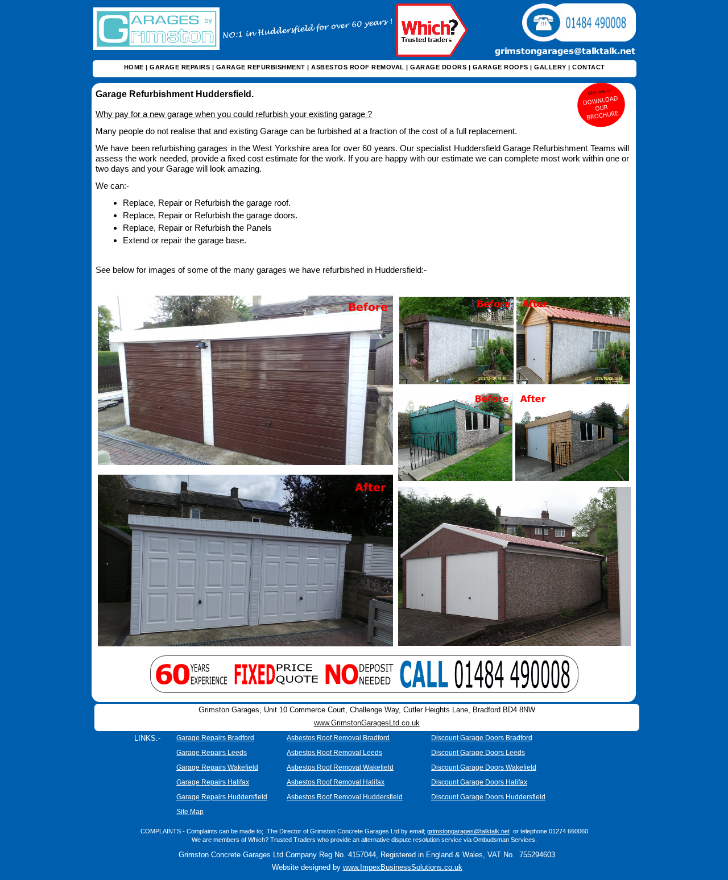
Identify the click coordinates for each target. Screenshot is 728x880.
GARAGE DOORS (438, 67)
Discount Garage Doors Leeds (478, 753)
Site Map (190, 812)
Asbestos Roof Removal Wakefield (340, 767)
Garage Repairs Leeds (211, 753)
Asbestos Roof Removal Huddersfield (345, 797)
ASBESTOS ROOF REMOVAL (357, 67)
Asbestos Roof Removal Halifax (335, 782)
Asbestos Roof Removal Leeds (334, 753)
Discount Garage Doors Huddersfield (488, 797)
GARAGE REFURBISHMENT (260, 67)
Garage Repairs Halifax (212, 782)
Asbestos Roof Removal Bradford (338, 738)
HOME (134, 67)
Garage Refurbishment (146, 94)
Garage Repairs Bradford (215, 738)
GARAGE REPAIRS (180, 67)
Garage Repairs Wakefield (217, 767)
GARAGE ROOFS (500, 67)
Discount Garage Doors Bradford (481, 738)
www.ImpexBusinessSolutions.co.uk (402, 867)
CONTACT (588, 67)
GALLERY (550, 67)
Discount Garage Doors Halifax (479, 782)
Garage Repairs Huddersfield (221, 797)
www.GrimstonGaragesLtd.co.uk (367, 723)
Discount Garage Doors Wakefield (483, 767)
